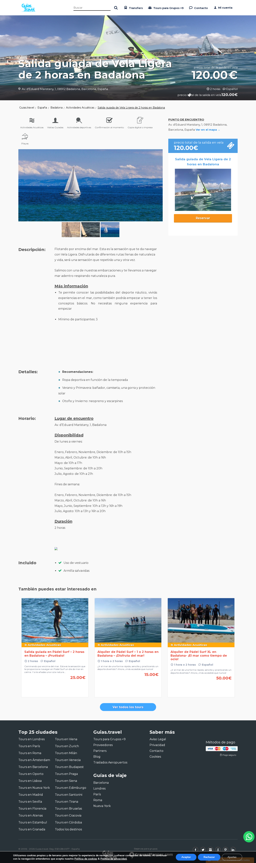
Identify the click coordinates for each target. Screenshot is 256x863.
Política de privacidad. (113, 859)
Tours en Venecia (68, 760)
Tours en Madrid (30, 794)
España (42, 107)
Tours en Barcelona (33, 767)
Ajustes (232, 857)
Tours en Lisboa (30, 781)
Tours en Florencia (32, 808)
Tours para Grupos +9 (168, 8)
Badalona (56, 107)
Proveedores (103, 745)
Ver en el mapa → (208, 129)
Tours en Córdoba (68, 822)
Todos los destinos (68, 829)
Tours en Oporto (30, 774)
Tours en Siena (66, 781)
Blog (96, 756)
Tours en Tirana (66, 801)
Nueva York (102, 806)
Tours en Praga (66, 774)
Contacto (200, 8)
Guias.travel (26, 107)
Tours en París (29, 746)
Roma (97, 800)
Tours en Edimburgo (70, 788)
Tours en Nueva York (34, 788)
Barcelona (101, 782)
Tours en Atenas (30, 815)
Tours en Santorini (68, 794)
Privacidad (157, 745)
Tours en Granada (31, 829)
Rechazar (209, 857)
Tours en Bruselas (68, 808)
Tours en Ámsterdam (34, 760)
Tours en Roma (29, 753)
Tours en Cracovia (68, 815)
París (97, 794)
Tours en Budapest (69, 767)
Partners (99, 751)
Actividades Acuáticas (80, 107)
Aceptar (186, 857)
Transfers (135, 8)
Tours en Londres (31, 739)
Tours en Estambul (32, 822)
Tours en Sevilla (30, 801)
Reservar (203, 218)
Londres (99, 788)
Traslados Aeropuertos (110, 762)
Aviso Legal (158, 739)
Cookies (155, 756)
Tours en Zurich (67, 746)
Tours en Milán (66, 753)
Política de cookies (85, 859)
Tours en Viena (66, 739)
